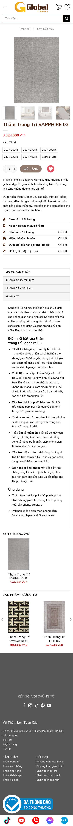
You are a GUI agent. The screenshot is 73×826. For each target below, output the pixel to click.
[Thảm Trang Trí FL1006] (54, 617)
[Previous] (8, 70)
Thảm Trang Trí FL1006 (54, 639)
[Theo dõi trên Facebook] (24, 705)
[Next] (64, 70)
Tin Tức (7, 740)
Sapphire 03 (15, 308)
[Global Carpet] (32, 7)
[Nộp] (66, 18)
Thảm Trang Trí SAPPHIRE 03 (19, 576)
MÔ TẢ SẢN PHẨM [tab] (17, 272)
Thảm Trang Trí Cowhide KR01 (19, 639)
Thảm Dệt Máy (44, 29)
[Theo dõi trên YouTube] (49, 705)
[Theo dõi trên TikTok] (36, 705)
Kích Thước (10, 142)
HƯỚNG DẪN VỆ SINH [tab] (18, 288)
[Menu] (5, 7)
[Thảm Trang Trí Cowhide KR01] (19, 617)
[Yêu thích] (67, 7)
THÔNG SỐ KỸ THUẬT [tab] (19, 280)
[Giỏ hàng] (59, 7)
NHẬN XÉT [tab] (12, 296)
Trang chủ (25, 29)
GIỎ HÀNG (31, 169)
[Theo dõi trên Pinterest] (43, 705)
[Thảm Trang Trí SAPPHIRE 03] (19, 554)
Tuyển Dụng (10, 744)
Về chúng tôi (10, 735)
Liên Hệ (7, 749)
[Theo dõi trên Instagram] (30, 705)
